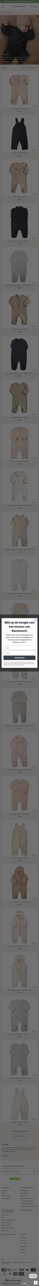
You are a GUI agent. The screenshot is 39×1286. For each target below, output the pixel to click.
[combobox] (30, 1283)
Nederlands (30, 1283)
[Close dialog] (35, 620)
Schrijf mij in (19, 658)
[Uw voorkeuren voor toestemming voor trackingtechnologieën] (35, 1282)
